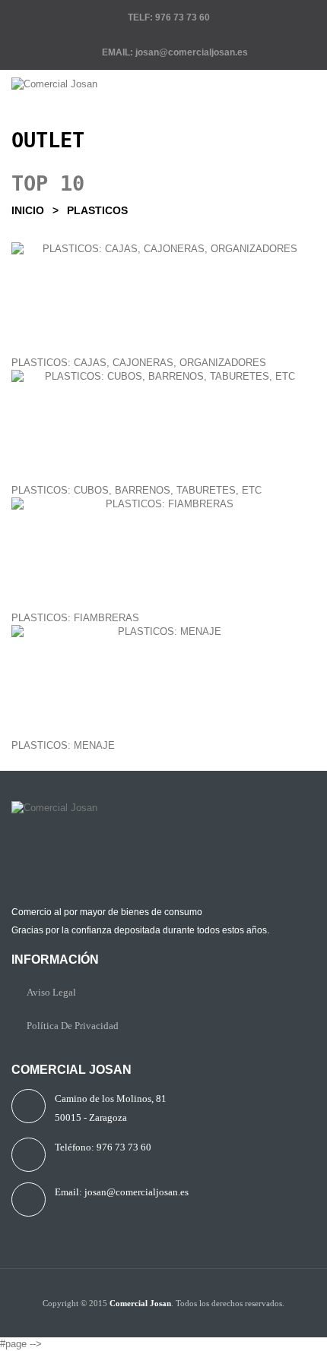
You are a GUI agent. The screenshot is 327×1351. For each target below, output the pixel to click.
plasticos (97, 210)
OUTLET (47, 140)
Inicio (27, 210)
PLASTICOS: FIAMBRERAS (75, 617)
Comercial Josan (140, 1303)
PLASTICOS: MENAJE (63, 745)
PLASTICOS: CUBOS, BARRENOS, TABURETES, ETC (136, 490)
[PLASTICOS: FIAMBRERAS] (163, 554)
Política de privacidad (73, 1025)
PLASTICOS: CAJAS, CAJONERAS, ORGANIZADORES (138, 362)
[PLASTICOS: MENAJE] (163, 682)
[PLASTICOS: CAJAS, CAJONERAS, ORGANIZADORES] (163, 299)
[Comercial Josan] (163, 84)
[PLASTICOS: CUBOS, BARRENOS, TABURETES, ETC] (163, 427)
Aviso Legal (51, 992)
